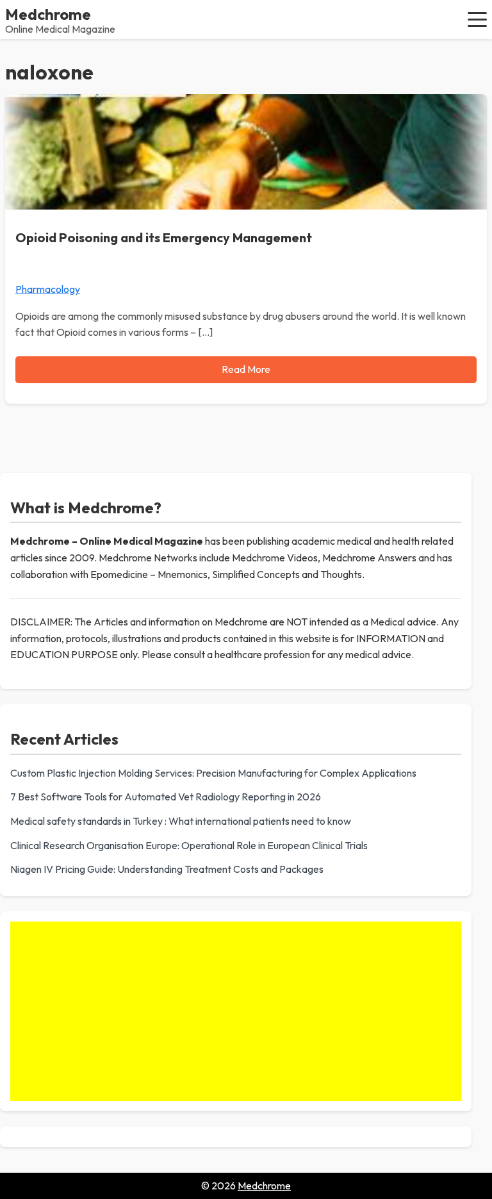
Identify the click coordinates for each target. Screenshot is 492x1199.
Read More (246, 369)
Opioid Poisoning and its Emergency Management (163, 237)
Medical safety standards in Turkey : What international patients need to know (180, 820)
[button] (477, 19)
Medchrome (48, 14)
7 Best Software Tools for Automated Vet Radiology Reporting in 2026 (165, 796)
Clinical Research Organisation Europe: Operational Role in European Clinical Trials (189, 845)
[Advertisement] (235, 1011)
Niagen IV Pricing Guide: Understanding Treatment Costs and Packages (167, 869)
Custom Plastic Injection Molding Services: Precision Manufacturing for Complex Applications (213, 772)
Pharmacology (47, 289)
